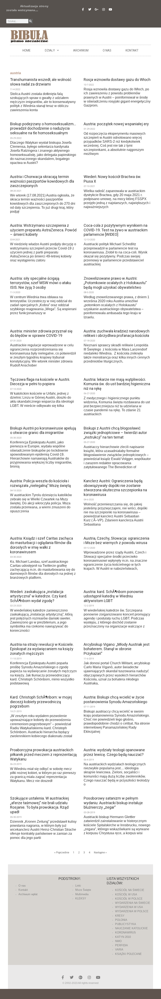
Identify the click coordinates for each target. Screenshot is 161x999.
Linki (78, 885)
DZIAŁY (50, 50)
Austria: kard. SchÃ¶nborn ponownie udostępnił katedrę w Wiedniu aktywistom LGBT (113, 596)
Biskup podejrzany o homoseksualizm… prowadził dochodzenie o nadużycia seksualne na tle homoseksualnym (43, 128)
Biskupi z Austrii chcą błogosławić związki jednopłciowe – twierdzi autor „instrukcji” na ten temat (115, 432)
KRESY (120, 915)
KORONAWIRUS (125, 932)
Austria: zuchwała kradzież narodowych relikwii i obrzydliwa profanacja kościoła (116, 333)
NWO (118, 941)
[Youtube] (110, 9)
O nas (107, 50)
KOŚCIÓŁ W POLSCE (129, 898)
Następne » (100, 852)
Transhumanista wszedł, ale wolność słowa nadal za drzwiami (40, 81)
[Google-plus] (80, 977)
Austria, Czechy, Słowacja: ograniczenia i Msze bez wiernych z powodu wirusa (116, 540)
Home (26, 50)
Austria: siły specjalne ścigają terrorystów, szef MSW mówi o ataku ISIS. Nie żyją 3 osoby (40, 283)
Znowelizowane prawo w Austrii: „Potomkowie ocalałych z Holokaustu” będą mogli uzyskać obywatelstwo (115, 283)
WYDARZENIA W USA (129, 907)
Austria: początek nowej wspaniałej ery (116, 124)
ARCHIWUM (80, 50)
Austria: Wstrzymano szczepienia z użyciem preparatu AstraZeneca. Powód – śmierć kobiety (43, 230)
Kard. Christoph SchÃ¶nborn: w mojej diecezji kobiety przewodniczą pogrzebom (41, 701)
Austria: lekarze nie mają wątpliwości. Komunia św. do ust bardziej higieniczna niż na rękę (117, 384)
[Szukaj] (30, 21)
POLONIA (121, 919)
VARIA (119, 949)
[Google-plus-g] (97, 9)
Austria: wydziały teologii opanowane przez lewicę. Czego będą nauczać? (114, 752)
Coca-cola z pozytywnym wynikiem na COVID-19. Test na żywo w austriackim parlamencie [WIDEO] (116, 230)
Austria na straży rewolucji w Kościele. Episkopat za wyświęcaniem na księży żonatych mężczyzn (42, 649)
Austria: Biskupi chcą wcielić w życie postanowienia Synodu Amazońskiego (115, 699)
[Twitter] (90, 9)
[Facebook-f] (83, 9)
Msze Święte (83, 889)
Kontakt (132, 50)
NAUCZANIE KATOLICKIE (131, 928)
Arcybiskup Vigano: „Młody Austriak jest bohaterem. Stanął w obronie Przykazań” (116, 649)
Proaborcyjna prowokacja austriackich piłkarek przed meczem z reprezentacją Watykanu (43, 754)
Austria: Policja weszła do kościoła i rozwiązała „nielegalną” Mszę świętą (40, 483)
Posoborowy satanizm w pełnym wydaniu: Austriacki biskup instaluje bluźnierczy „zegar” (113, 802)
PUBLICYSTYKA (125, 924)
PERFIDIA (121, 945)
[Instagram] (103, 9)
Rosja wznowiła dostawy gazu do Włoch (117, 79)
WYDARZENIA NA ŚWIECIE (132, 902)
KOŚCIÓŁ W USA (126, 894)
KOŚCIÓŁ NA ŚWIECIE (129, 890)
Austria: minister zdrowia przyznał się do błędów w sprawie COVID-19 (41, 333)
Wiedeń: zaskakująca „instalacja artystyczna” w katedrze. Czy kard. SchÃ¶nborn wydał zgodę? (38, 596)
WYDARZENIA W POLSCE (131, 911)
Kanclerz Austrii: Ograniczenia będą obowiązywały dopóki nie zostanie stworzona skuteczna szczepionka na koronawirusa (115, 488)
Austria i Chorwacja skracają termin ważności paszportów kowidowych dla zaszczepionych (42, 181)
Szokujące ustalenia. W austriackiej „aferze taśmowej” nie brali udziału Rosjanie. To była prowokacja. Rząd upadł (39, 805)
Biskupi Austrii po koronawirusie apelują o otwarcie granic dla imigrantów (43, 430)
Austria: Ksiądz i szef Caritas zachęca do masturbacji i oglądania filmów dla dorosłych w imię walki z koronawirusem (41, 545)
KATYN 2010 (123, 936)
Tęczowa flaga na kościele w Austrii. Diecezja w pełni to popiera (40, 381)
